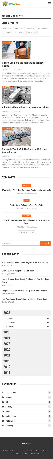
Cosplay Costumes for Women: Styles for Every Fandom (24, 291)
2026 (6, 313)
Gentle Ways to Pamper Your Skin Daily (26, 205)
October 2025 (7, 32)
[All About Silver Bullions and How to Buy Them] (16, 95)
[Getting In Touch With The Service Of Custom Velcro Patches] (16, 136)
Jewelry (8, 407)
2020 (6, 361)
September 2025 (20, 32)
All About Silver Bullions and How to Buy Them (25, 107)
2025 (6, 332)
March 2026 (7, 28)
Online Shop (10, 416)
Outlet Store (10, 421)
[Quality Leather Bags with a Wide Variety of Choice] (16, 50)
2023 (6, 344)
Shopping (6, 42)
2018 (6, 373)
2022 (6, 350)
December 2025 (43, 28)
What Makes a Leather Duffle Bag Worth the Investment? (26, 190)
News (26, 201)
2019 (6, 367)
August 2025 (32, 32)
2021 (6, 355)
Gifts (7, 402)
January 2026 (30, 28)
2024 (6, 338)
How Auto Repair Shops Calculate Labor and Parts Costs (24, 299)
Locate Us (26, 443)
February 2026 (18, 28)
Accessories (10, 392)
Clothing (9, 397)
